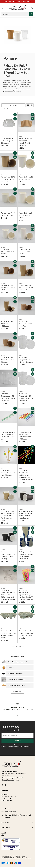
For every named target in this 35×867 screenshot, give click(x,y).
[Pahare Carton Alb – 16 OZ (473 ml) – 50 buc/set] (26, 234)
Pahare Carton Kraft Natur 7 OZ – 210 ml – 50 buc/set (26, 324)
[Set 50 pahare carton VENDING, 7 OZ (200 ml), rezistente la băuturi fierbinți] (26, 537)
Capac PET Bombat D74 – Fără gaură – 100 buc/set (7, 141)
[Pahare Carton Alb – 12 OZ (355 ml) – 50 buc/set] (8, 234)
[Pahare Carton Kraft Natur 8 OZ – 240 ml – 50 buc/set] (8, 342)
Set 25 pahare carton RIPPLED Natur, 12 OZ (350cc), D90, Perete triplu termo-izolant (8, 515)
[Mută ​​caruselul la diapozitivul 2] (17, 715)
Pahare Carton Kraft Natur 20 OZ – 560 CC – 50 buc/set (8, 324)
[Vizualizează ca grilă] (28, 105)
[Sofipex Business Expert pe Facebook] (2, 785)
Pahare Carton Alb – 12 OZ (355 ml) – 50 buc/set (8, 251)
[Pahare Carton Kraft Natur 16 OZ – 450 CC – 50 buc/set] (26, 270)
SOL (2, 834)
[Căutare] (31, 14)
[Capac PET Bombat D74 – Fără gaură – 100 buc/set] (8, 123)
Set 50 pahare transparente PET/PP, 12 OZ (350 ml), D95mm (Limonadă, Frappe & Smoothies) (8, 595)
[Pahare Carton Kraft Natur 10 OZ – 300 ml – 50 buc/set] (8, 270)
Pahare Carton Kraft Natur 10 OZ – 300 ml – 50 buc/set (8, 288)
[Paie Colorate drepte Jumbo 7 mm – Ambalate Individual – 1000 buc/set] (26, 417)
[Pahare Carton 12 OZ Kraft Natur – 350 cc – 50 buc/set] (8, 161)
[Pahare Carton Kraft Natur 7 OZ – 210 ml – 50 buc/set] (26, 306)
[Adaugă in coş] (15, 114)
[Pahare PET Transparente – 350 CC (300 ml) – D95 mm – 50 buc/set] (8, 378)
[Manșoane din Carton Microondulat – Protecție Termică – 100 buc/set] (26, 123)
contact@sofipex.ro (10, 812)
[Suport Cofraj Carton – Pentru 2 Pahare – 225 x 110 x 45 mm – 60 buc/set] (8, 616)
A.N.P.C (3, 832)
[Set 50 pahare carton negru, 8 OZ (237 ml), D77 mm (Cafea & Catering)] (8, 537)
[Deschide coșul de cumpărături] (32, 8)
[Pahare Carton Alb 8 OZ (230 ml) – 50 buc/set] (26, 198)
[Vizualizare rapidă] (15, 118)
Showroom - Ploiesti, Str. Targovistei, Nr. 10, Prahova (17, 816)
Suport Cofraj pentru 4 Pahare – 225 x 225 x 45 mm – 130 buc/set (26, 633)
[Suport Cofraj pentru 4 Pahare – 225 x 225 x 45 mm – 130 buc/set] (26, 616)
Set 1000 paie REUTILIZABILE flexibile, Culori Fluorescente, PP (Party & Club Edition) (26, 475)
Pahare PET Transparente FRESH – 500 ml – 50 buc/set (26, 360)
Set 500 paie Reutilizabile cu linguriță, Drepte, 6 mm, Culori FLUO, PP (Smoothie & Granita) (26, 595)
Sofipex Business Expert (18, 856)
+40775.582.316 (9, 808)
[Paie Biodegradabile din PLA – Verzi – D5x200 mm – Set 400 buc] (8, 417)
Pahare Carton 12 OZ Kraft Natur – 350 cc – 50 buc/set (8, 179)
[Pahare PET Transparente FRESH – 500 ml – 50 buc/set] (26, 342)
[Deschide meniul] (2, 8)
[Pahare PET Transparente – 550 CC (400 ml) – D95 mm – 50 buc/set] (26, 378)
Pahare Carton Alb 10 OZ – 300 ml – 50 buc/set (26, 179)
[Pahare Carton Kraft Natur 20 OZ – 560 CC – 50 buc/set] (8, 306)
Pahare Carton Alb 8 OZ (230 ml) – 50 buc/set (25, 215)
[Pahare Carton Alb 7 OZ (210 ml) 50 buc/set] (8, 198)
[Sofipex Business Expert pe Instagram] (5, 785)
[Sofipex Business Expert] (17, 8)
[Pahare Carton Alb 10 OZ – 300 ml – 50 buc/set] (26, 161)
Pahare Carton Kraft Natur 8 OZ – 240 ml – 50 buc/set (8, 360)
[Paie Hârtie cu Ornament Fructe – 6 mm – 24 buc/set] (8, 455)
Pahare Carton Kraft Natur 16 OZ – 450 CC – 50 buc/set (26, 288)
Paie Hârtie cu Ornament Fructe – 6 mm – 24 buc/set (8, 473)
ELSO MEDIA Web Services (24, 858)
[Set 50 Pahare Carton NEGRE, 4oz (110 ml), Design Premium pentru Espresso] (26, 496)
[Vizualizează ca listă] (31, 105)
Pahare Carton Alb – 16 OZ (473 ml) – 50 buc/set (25, 251)
